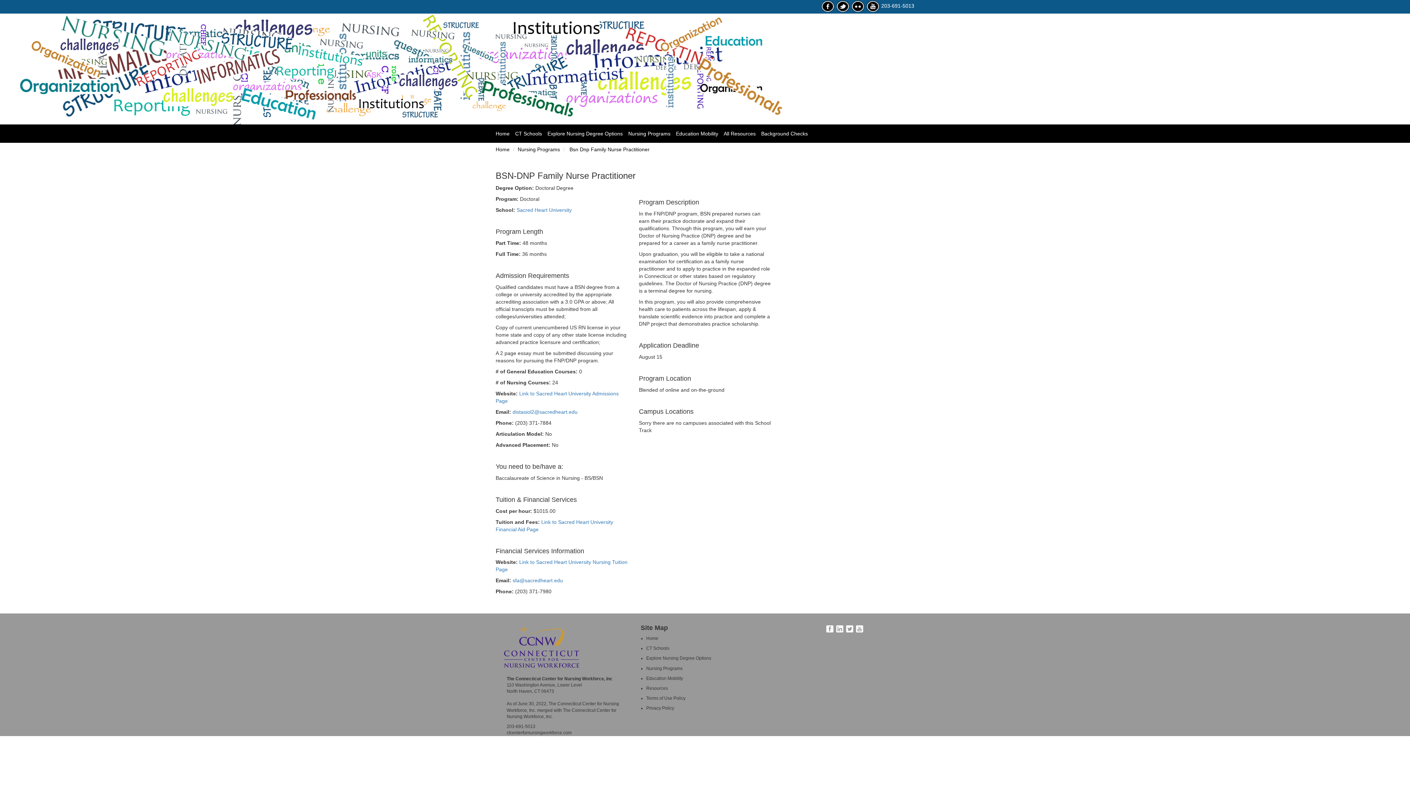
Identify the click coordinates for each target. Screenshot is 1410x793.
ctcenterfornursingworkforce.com (539, 732)
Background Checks (784, 134)
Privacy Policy (660, 708)
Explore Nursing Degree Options (585, 134)
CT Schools (528, 134)
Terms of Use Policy (666, 698)
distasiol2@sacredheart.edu (545, 412)
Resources (657, 688)
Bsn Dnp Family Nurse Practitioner (609, 149)
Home (505, 133)
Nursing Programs (649, 134)
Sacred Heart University (544, 210)
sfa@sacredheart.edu (538, 580)
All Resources (740, 134)
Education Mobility (697, 134)
